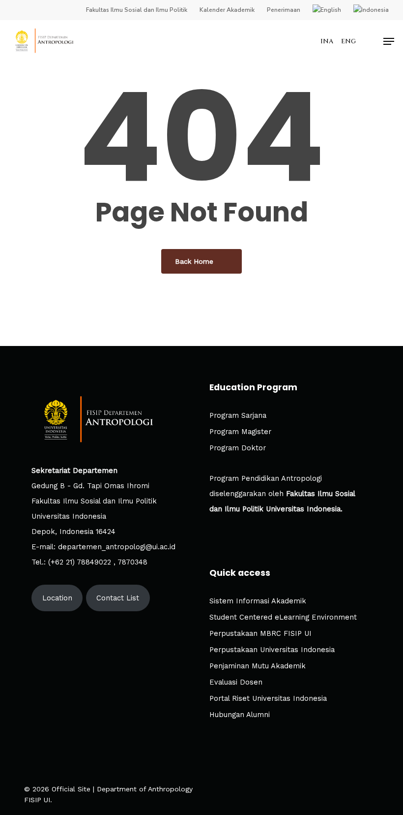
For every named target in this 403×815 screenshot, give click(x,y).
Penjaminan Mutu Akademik (257, 666)
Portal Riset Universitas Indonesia (268, 698)
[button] (388, 41)
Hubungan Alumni (239, 715)
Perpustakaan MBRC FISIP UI (260, 633)
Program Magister (240, 432)
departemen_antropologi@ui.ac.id (116, 547)
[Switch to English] (327, 9)
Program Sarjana (237, 415)
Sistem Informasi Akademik (257, 601)
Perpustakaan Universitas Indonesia (272, 650)
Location (57, 598)
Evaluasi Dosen (235, 682)
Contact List (117, 598)
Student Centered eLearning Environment (283, 617)
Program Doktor (237, 448)
